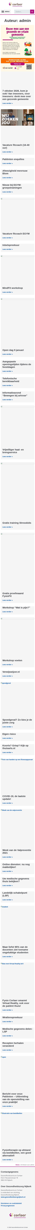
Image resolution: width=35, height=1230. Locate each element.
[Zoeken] (32, 12)
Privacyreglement (7, 1206)
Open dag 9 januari (13, 350)
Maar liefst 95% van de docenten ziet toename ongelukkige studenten (15, 950)
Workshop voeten (12, 660)
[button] (6, 12)
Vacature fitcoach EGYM (16, 233)
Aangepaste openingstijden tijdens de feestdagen (16, 364)
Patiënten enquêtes (13, 159)
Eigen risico (9, 734)
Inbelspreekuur (10, 245)
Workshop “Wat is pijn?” (16, 607)
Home (17, 1165)
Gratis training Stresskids (16, 523)
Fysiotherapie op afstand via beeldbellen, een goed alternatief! (16, 1153)
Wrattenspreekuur (12, 1017)
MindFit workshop (12, 288)
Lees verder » (7, 103)
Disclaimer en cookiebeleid (11, 1203)
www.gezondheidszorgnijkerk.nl (13, 1197)
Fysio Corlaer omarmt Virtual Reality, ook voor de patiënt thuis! (15, 1003)
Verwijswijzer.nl (11, 672)
